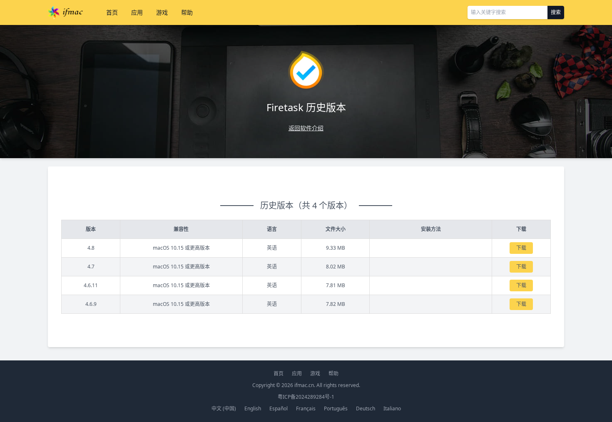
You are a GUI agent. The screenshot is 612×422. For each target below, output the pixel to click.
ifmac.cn (304, 385)
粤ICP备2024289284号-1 (306, 396)
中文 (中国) (223, 408)
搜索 (556, 12)
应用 (137, 12)
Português (336, 408)
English (252, 408)
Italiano (392, 408)
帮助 (187, 12)
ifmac (65, 12)
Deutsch (365, 408)
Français (306, 408)
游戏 (162, 12)
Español (278, 408)
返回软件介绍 (306, 128)
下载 (521, 247)
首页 (112, 12)
